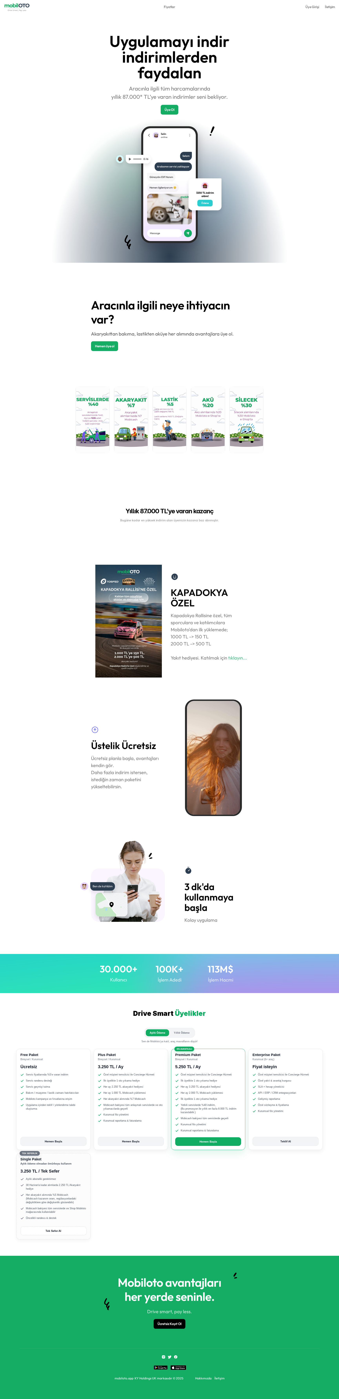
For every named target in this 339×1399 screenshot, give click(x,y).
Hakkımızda (203, 1378)
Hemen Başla (53, 1141)
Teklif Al (285, 1141)
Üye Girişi (312, 7)
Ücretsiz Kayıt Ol (169, 1324)
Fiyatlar (169, 7)
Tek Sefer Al (53, 1230)
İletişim (330, 7)
